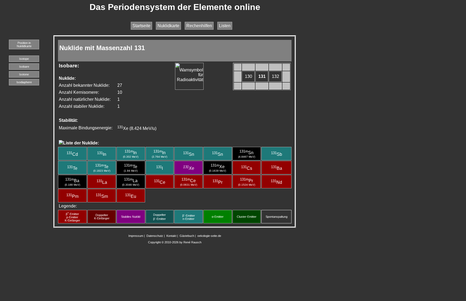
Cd (72, 154)
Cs (246, 168)
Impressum (135, 235)
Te (72, 168)
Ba (276, 168)
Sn (188, 154)
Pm (72, 196)
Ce (159, 182)
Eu (130, 196)
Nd (276, 182)
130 (248, 76)
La (102, 182)
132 (275, 76)
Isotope (24, 58)
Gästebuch (187, 235)
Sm (102, 196)
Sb (276, 154)
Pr (217, 182)
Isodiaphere (24, 82)
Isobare (24, 66)
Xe (188, 168)
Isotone (24, 74)
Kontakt (171, 235)
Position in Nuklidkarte (24, 44)
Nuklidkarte (168, 25)
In (101, 154)
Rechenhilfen (199, 25)
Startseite (141, 25)
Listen (225, 25)
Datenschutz (154, 235)
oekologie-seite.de (209, 235)
